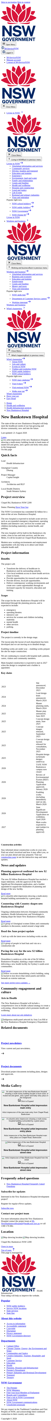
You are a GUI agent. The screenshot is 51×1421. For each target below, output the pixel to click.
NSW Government (11, 1382)
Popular (5, 1300)
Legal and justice (19, 190)
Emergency (17, 176)
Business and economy (22, 277)
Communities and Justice (17, 1353)
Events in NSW (18, 366)
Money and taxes (19, 286)
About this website (11, 1318)
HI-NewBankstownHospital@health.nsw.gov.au (20, 1222)
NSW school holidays (21, 374)
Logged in (9, 53)
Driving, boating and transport (25, 171)
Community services (21, 168)
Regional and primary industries (25, 195)
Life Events (17, 192)
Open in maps (7, 1246)
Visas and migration (20, 197)
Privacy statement (14, 1333)
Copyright (11, 1328)
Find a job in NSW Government (20, 1397)
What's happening (16, 359)
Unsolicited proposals (16, 1405)
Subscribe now (7, 1208)
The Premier (12, 1388)
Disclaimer (11, 1331)
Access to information (16, 1324)
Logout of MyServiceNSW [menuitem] (18, 62)
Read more (5, 893)
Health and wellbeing (21, 185)
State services (12, 1311)
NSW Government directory (19, 1336)
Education (11, 1363)
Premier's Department (16, 1370)
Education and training (21, 173)
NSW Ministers (13, 1390)
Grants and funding (20, 183)
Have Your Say (22, 507)
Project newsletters (11, 1043)
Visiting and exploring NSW (24, 369)
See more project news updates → (15, 983)
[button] (25, 1104)
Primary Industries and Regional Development (26, 1372)
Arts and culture (19, 364)
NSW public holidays (21, 371)
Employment (17, 281)
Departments (8, 1340)
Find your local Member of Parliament (23, 1392)
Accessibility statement (16, 1326)
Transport (11, 1375)
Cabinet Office (13, 1346)
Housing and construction (23, 188)
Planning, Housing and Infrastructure (22, 1368)
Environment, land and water (24, 178)
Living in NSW (15, 164)
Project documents (11, 1066)
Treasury (10, 1377)
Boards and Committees (17, 1395)
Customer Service (14, 1360)
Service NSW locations (17, 1308)
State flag (11, 1313)
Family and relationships (22, 180)
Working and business (18, 272)
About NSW (17, 362)
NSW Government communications (22, 1402)
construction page (8, 857)
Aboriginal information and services (27, 166)
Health (9, 1365)
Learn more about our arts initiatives (16, 1015)
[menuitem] (14, 57)
